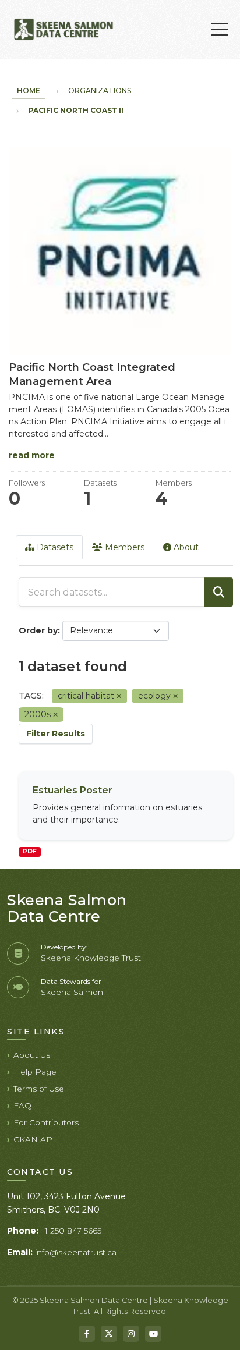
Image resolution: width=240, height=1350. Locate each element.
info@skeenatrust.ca (76, 1252)
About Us (31, 1055)
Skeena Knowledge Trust (91, 957)
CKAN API (34, 1139)
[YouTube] (153, 1334)
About (185, 547)
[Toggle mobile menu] (219, 30)
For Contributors (46, 1122)
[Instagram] (131, 1334)
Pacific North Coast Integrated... (101, 110)
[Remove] (119, 696)
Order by (38, 630)
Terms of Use (38, 1088)
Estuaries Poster (72, 790)
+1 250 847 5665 (71, 1230)
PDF (30, 851)
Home (28, 90)
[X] (109, 1334)
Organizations (99, 90)
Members (123, 547)
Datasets (53, 547)
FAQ (22, 1105)
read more (32, 455)
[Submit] (218, 592)
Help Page (35, 1071)
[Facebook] (87, 1334)
